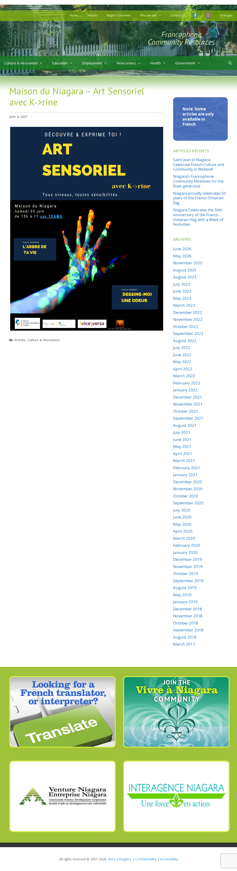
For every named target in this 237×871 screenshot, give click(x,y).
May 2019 (182, 594)
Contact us (178, 15)
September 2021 (188, 418)
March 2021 (184, 460)
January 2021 (185, 474)
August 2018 (184, 637)
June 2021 (182, 439)
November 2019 (188, 566)
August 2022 (184, 340)
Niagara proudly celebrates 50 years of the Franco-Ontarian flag (199, 198)
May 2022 (182, 361)
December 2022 (187, 312)
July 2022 (181, 347)
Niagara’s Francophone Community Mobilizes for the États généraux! (198, 181)
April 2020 (182, 531)
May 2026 (182, 256)
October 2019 (185, 573)
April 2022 (182, 369)
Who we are (148, 15)
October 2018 (185, 623)
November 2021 (188, 404)
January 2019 (185, 601)
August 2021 (184, 425)
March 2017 (184, 644)
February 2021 (186, 467)
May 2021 (182, 446)
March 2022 (184, 375)
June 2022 (182, 354)
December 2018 (187, 609)
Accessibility (169, 859)
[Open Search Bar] (230, 63)
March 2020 (184, 538)
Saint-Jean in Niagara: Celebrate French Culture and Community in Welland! (198, 164)
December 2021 (187, 397)
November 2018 (188, 615)
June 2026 (182, 248)
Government (185, 63)
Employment (92, 63)
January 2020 (185, 552)
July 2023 (181, 284)
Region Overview (119, 15)
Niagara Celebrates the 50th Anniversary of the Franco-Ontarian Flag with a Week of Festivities (198, 217)
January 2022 (185, 390)
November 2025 (188, 262)
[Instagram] (208, 16)
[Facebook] (196, 15)
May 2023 (182, 298)
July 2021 (181, 432)
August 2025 (184, 270)
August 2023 (184, 277)
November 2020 (188, 488)
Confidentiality (145, 859)
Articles (92, 15)
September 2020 (188, 503)
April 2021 (182, 453)
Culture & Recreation (21, 63)
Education (60, 63)
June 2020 (182, 517)
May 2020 (182, 524)
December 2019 (187, 559)
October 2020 (185, 496)
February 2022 (186, 383)
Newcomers (126, 63)
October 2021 (185, 411)
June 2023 (182, 291)
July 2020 (181, 510)
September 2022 (188, 333)
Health (155, 63)
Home (74, 15)
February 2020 (186, 545)
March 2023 (184, 305)
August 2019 (184, 587)
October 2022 (185, 326)
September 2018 (188, 630)
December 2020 (187, 481)
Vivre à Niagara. (119, 859)
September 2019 (188, 580)
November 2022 (188, 319)
